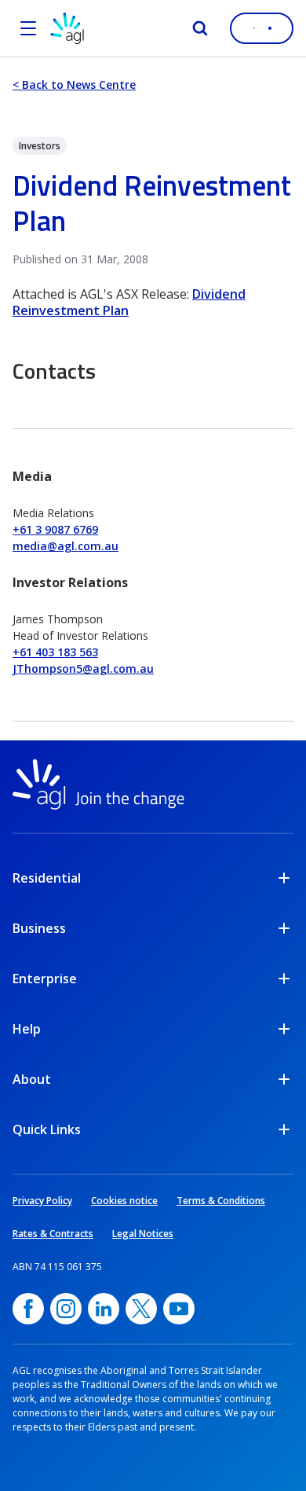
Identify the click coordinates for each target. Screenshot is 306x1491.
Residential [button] (47, 878)
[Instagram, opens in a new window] (66, 1308)
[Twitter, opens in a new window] (141, 1308)
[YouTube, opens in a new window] (179, 1308)
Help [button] (27, 1028)
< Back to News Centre (74, 84)
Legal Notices (142, 1233)
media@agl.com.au (65, 545)
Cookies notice (124, 1200)
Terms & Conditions (221, 1200)
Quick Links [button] (47, 1129)
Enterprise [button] (45, 978)
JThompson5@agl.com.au (83, 668)
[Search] (200, 28)
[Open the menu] (28, 28)
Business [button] (39, 928)
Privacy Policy (42, 1200)
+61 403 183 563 (55, 652)
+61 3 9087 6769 (55, 529)
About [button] (32, 1079)
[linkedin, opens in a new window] (103, 1308)
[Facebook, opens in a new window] (28, 1308)
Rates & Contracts (53, 1233)
